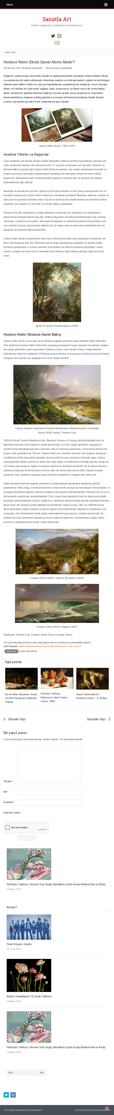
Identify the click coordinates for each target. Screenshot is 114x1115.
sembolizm (21, 221)
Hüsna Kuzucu (53, 68)
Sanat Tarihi (10, 52)
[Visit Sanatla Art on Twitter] (53, 36)
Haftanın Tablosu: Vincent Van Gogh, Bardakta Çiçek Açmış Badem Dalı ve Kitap (56, 884)
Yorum (8, 781)
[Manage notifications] (107, 1108)
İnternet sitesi (12, 812)
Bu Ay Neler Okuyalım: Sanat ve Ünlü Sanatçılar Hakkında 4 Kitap (21, 698)
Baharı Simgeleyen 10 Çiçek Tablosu (29, 996)
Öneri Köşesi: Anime (19, 944)
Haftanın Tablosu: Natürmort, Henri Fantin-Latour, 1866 (54, 697)
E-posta (9, 802)
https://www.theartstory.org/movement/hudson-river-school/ (50, 646)
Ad (6, 791)
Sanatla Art (57, 19)
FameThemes (82, 1110)
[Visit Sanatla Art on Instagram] (59, 36)
